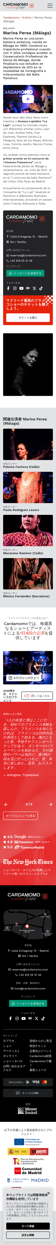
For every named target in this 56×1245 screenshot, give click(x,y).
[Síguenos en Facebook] (8, 288)
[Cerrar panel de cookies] (48, 1193)
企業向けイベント (41, 1051)
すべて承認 (28, 1226)
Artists (26, 17)
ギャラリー (10, 1056)
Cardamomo (11, 17)
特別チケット (38, 1046)
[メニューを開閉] (50, 5)
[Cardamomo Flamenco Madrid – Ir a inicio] (10, 6)
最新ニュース (38, 1070)
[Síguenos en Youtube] (21, 288)
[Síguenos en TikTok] (41, 288)
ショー (7, 1046)
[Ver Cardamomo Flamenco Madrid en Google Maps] (28, 924)
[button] (51, 804)
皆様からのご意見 (41, 1040)
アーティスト (11, 1051)
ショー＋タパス (13, 1061)
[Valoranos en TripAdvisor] (28, 288)
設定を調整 (28, 1235)
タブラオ (8, 1040)
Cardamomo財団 (40, 1056)
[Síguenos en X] (34, 288)
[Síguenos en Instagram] (15, 288)
